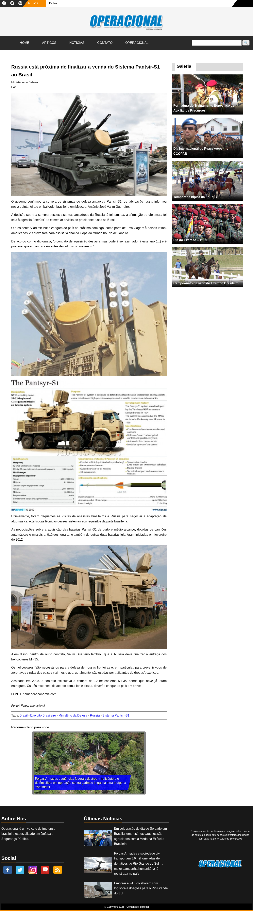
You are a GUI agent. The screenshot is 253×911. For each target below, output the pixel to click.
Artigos (49, 42)
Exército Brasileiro (43, 715)
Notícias (76, 42)
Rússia (95, 715)
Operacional (136, 42)
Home (24, 42)
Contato (104, 42)
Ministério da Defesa (73, 715)
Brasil (24, 715)
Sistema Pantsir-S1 (115, 715)
